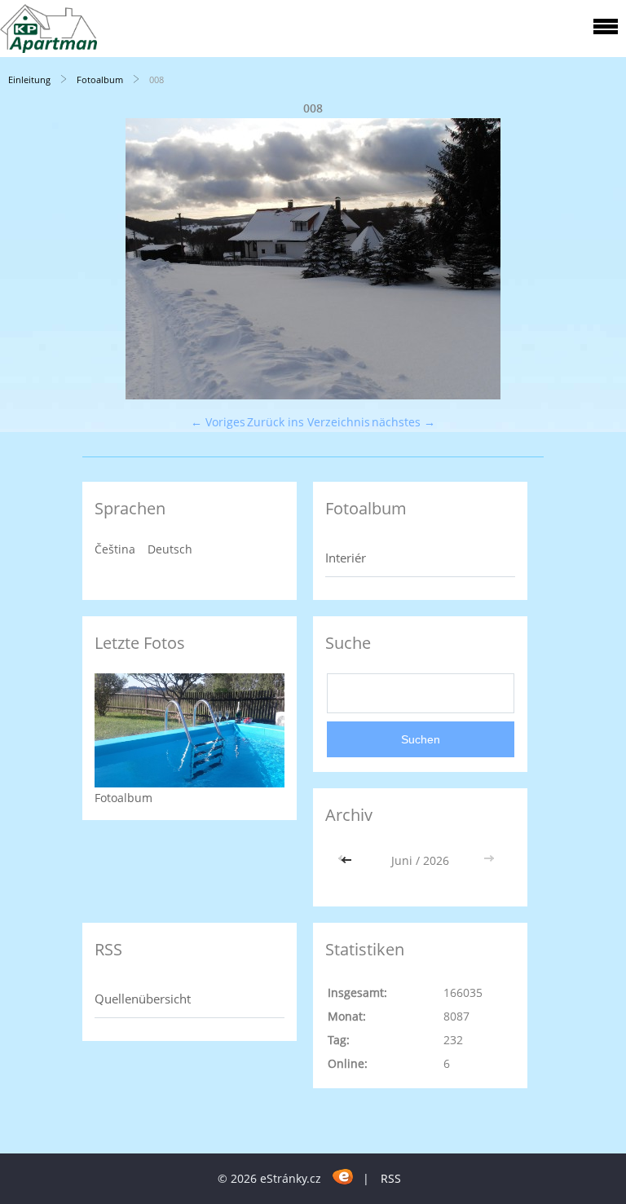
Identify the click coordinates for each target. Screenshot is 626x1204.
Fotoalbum (100, 79)
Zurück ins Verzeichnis (308, 422)
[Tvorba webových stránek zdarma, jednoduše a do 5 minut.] (344, 1175)
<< (348, 860)
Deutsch (170, 549)
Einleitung (29, 79)
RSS (391, 1178)
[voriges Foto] (26, 258)
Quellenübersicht (143, 998)
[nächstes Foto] (599, 258)
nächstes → (403, 422)
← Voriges (218, 422)
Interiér (345, 557)
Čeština (115, 549)
